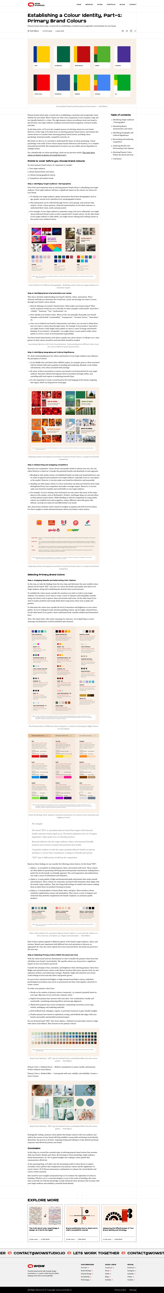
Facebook (130, 1268)
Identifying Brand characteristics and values (122, 127)
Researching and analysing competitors (123, 140)
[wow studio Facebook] (123, 31)
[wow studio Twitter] (127, 31)
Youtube (130, 1280)
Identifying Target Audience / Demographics (123, 121)
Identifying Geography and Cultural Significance (123, 134)
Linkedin (130, 1274)
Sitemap (132, 1290)
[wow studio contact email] (135, 31)
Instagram (131, 1271)
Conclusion (117, 159)
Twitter (130, 1277)
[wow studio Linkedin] (131, 31)
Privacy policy (120, 1290)
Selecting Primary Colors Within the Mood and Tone (123, 153)
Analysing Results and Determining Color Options (123, 147)
